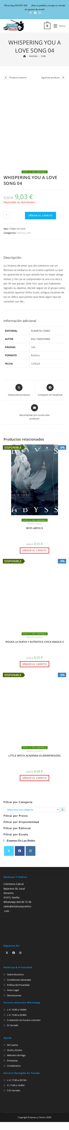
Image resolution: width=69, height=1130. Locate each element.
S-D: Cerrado (13, 1022)
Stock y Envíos (14, 982)
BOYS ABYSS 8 (34, 528)
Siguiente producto (50, 77)
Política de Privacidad (18, 917)
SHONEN (38, 637)
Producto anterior (18, 77)
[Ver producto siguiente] (63, 77)
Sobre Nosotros (15, 906)
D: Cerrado (12, 957)
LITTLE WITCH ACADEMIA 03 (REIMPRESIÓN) (34, 687)
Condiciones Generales (19, 912)
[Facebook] (20, 783)
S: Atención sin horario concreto (24, 952)
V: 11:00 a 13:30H (16, 1017)
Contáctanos (14, 997)
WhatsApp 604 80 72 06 (17, 834)
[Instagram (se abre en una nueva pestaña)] (39, 12)
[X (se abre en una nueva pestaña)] (30, 12)
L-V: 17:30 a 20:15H (17, 1012)
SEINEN (38, 523)
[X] (9, 783)
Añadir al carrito (40, 215)
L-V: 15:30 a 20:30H (17, 947)
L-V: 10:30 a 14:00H (17, 941)
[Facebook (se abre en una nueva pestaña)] (35, 12)
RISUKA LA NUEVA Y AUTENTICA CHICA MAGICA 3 (34, 641)
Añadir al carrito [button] (34, 550)
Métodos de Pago (16, 987)
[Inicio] (24, 56)
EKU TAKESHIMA (40, 339)
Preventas (12, 992)
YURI (43, 56)
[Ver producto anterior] (6, 77)
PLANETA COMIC (40, 330)
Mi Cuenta (12, 977)
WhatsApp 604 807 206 (15, 5)
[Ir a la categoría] (62, 741)
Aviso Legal (13, 922)
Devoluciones (14, 927)
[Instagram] (30, 783)
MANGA (21, 232)
